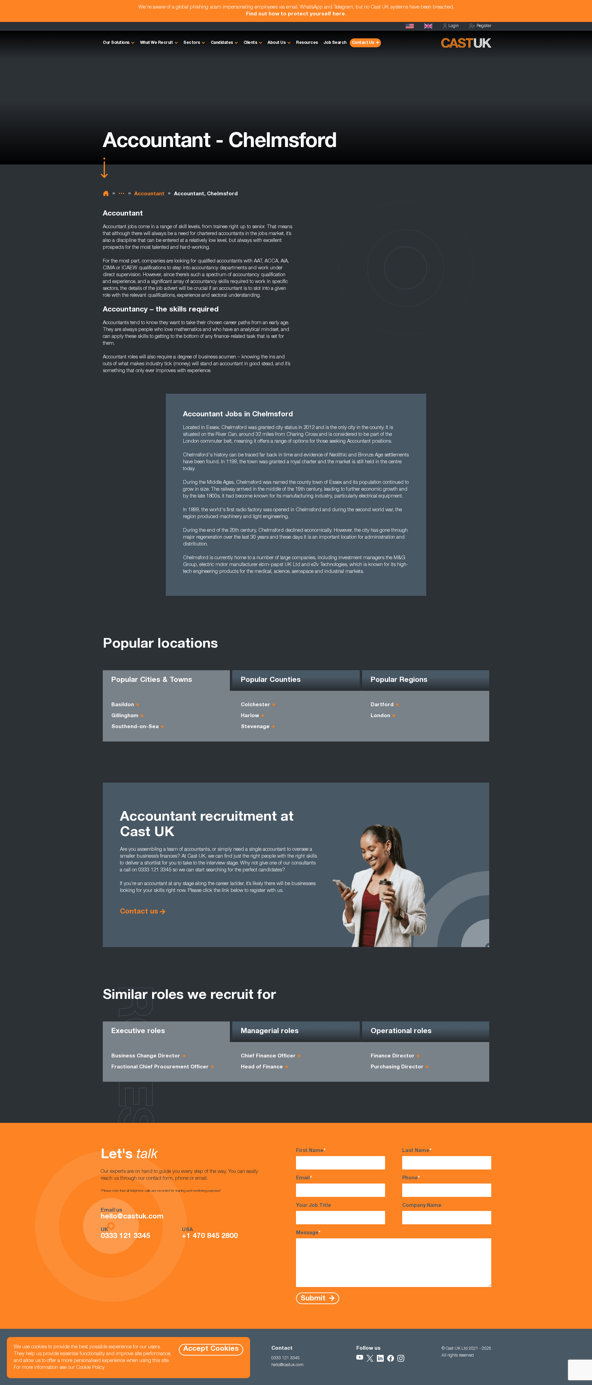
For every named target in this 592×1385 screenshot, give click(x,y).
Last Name (416, 1151)
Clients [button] (250, 43)
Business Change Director (145, 1056)
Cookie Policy (90, 1367)
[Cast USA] (410, 26)
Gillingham (124, 716)
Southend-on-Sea (135, 727)
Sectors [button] (191, 43)
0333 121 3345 (125, 1236)
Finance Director (393, 1056)
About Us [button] (276, 43)
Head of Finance (262, 1067)
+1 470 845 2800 (210, 1236)
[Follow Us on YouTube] (359, 1358)
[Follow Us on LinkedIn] (380, 1358)
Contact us (139, 912)
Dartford (382, 705)
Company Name (421, 1205)
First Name (310, 1151)
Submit (314, 1298)
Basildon (122, 705)
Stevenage (255, 727)
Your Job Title (313, 1205)
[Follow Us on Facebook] (390, 1358)
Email (304, 1178)
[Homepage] (428, 26)
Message (308, 1233)
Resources (307, 43)
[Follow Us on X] (370, 1358)
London (380, 716)
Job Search (334, 43)
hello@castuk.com (132, 1217)
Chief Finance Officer (268, 1056)
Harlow (250, 716)
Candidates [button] (222, 43)
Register (484, 26)
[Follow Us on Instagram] (400, 1358)
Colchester (255, 705)
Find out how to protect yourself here (295, 14)
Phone (411, 1178)
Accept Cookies (211, 1349)
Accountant (149, 194)
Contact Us (363, 43)
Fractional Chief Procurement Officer (160, 1067)
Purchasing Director (397, 1067)
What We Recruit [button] (156, 43)
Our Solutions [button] (116, 43)
